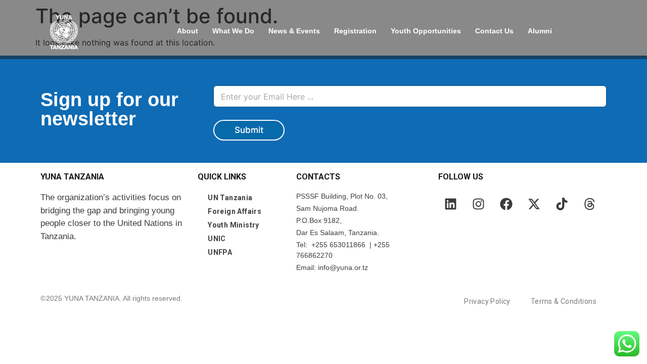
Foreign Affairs (234, 211)
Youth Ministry (233, 225)
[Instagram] (478, 203)
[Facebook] (506, 203)
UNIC (217, 239)
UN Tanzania (230, 198)
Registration (355, 31)
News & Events (294, 31)
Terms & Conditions (563, 301)
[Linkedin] (451, 203)
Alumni (540, 31)
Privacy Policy (487, 301)
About (187, 31)
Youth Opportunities (426, 31)
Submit (249, 130)
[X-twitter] (534, 203)
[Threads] (590, 203)
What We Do (233, 31)
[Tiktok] (562, 203)
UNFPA (220, 252)
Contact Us (494, 31)
